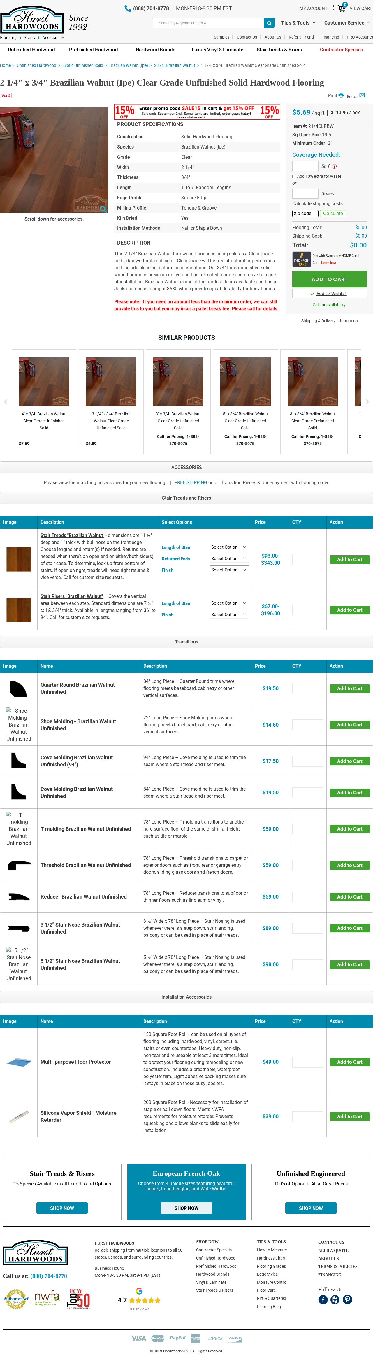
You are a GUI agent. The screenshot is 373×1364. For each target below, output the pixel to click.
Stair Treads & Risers (214, 1290)
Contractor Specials (214, 1250)
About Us (273, 37)
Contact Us (247, 37)
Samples (221, 37)
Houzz (335, 1299)
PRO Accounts (360, 37)
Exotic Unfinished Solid (82, 65)
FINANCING (330, 1275)
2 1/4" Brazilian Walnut (174, 65)
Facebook (323, 1299)
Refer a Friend (301, 37)
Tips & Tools (295, 23)
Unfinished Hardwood (36, 65)
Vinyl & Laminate (211, 1282)
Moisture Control (272, 1282)
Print (332, 95)
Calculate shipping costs (317, 203)
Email (352, 96)
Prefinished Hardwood (216, 1266)
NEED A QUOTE (333, 1250)
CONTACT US (331, 1242)
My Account (314, 8)
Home (5, 65)
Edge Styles (267, 1274)
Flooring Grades (271, 1266)
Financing (330, 37)
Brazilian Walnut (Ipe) (128, 65)
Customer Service (344, 23)
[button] (103, 210)
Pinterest (347, 1299)
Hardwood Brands (212, 1274)
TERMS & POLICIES (338, 1266)
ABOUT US (328, 1259)
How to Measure (272, 1250)
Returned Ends (176, 558)
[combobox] (214, 23)
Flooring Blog (269, 1306)
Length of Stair (176, 547)
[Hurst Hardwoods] (44, 23)
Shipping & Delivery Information (329, 320)
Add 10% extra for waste (319, 176)
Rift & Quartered (271, 1298)
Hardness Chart (271, 1258)
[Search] (269, 23)
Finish (167, 570)
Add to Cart (350, 559)
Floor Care (266, 1290)
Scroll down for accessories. (54, 219)
